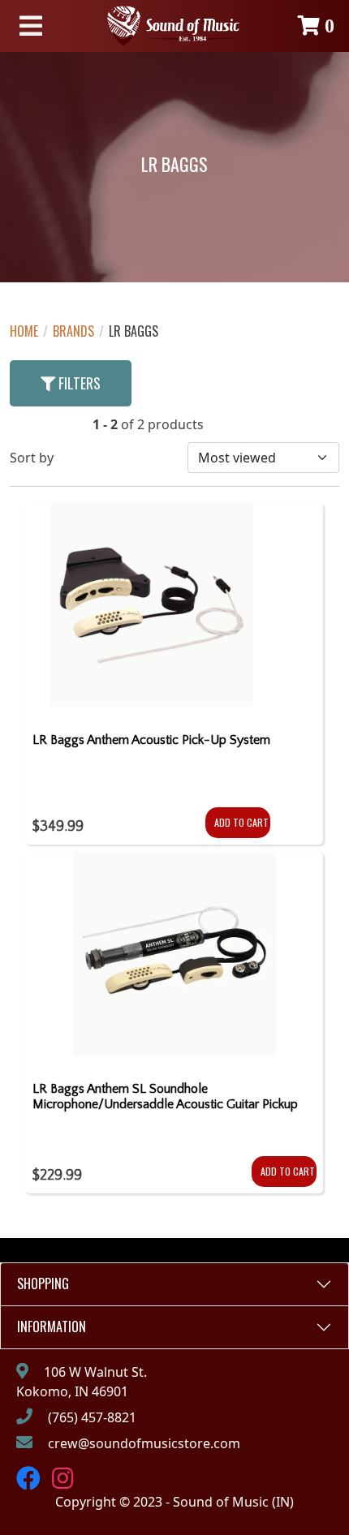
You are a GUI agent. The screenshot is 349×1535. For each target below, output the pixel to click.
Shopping (43, 1283)
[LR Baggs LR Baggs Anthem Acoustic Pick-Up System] (151, 612)
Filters (78, 382)
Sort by (32, 458)
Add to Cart (241, 822)
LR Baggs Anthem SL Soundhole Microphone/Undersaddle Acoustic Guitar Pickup (165, 1096)
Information (51, 1326)
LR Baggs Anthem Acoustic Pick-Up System (151, 740)
